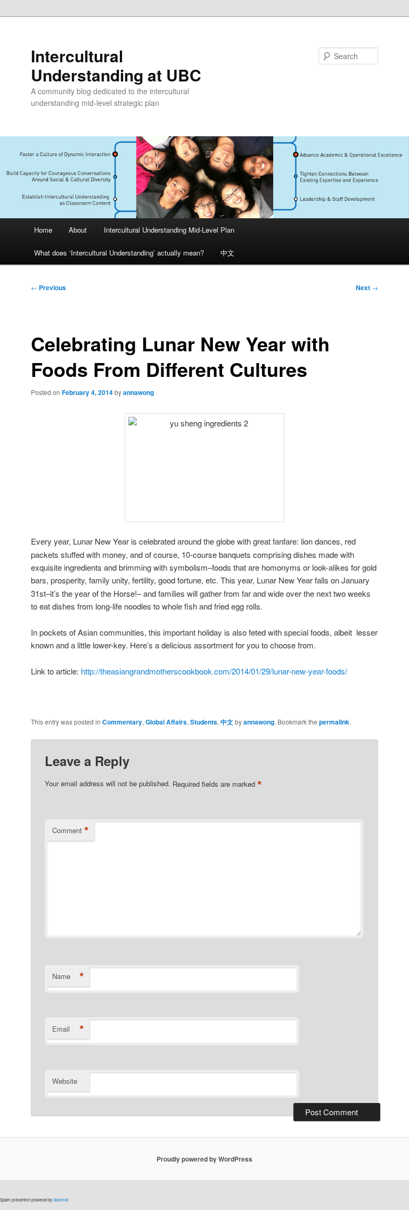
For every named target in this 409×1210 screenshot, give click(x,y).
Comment (70, 830)
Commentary (122, 722)
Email (68, 1029)
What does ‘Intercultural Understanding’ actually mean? (119, 253)
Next (367, 287)
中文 (227, 253)
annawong (138, 392)
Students (203, 722)
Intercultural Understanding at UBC (116, 65)
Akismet (60, 1200)
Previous (48, 287)
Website (64, 1081)
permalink (334, 722)
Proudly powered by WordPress (204, 1159)
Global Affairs (166, 722)
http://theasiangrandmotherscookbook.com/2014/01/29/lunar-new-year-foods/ (214, 671)
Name (68, 976)
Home (43, 230)
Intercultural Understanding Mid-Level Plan (169, 230)
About (78, 230)
